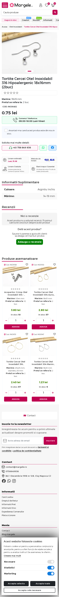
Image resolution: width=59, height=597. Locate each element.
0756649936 (12, 471)
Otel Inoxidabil (15, 27)
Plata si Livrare (8, 515)
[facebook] (52, 147)
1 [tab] (29, 71)
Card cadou (7, 497)
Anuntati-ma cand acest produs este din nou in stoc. (31, 132)
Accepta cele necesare (29, 590)
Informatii (47, 20)
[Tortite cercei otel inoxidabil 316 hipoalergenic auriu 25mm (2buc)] (16, 346)
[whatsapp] (43, 147)
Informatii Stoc (9, 508)
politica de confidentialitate (27, 451)
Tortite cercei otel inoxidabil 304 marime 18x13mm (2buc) (43, 363)
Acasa (4, 27)
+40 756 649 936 (21, 147)
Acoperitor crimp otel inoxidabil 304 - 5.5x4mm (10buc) (15, 294)
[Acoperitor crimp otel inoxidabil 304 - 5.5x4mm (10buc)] (16, 276)
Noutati (36, 20)
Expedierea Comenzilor (13, 511)
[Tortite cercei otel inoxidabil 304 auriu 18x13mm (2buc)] (43, 276)
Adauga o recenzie (29, 241)
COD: (4, 106)
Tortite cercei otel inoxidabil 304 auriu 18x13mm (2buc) (43, 294)
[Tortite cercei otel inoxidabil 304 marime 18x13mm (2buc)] (43, 346)
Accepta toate (43, 583)
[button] (6, 5)
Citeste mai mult (12, 555)
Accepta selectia (16, 583)
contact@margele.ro (16, 467)
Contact (31, 415)
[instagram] (14, 481)
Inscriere (50, 440)
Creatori (25, 20)
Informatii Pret (9, 504)
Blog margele (8, 534)
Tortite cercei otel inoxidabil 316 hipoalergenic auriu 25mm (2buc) (15, 363)
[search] (54, 12)
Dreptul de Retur (10, 500)
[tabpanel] (29, 53)
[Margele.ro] (21, 5)
